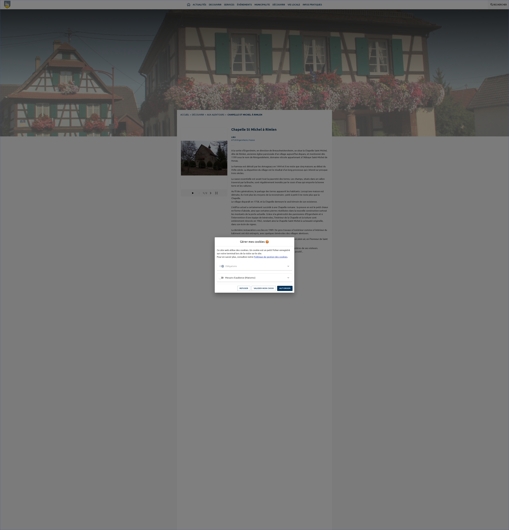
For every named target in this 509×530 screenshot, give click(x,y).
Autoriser (284, 288)
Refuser (244, 288)
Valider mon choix (264, 288)
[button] (254, 266)
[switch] (220, 277)
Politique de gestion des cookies (270, 257)
